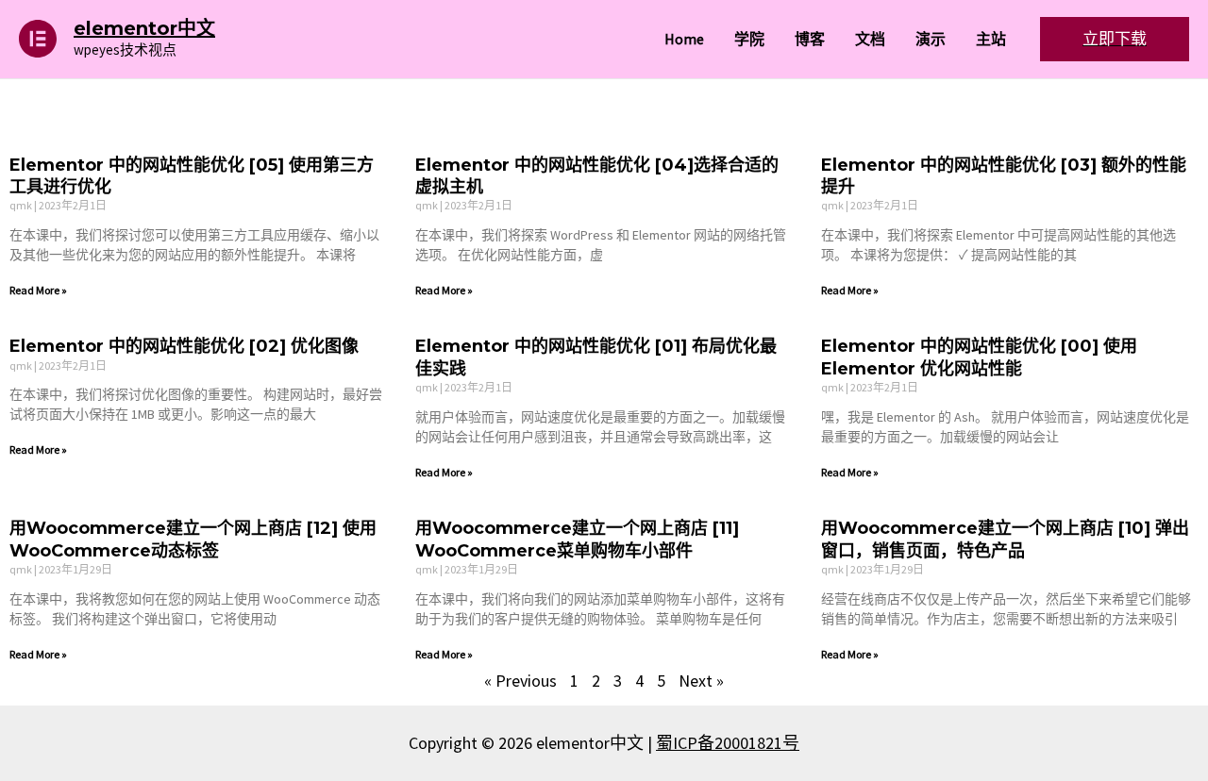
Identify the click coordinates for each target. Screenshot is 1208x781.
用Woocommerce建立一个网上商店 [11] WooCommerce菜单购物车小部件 (577, 539)
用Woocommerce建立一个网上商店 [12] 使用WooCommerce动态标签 (193, 539)
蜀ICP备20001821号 (727, 743)
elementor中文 (144, 28)
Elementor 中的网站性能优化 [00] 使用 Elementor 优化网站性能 (979, 357)
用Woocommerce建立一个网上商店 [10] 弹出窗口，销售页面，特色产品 (1005, 539)
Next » (701, 680)
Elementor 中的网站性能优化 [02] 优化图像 (184, 346)
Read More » (38, 290)
